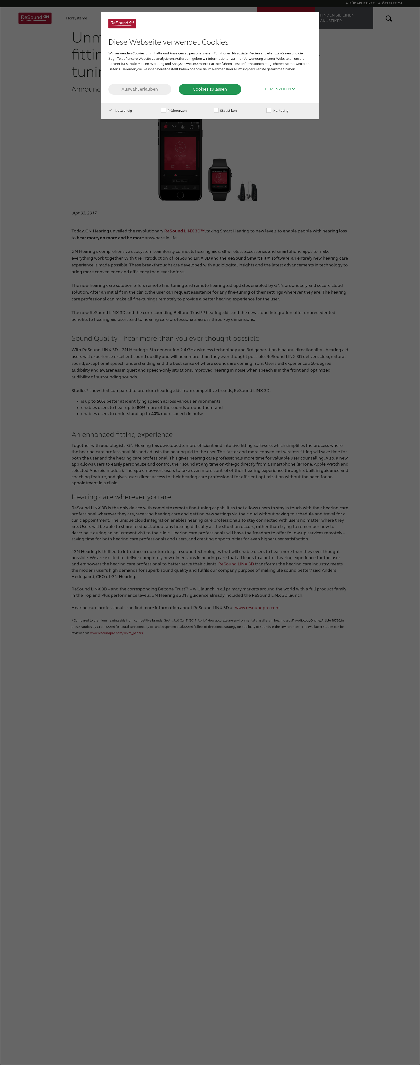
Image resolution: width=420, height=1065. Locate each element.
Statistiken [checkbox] (228, 111)
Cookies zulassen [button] (210, 89)
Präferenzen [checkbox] (177, 111)
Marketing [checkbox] (280, 111)
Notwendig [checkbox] (123, 111)
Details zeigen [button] (278, 89)
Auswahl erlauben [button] (140, 89)
